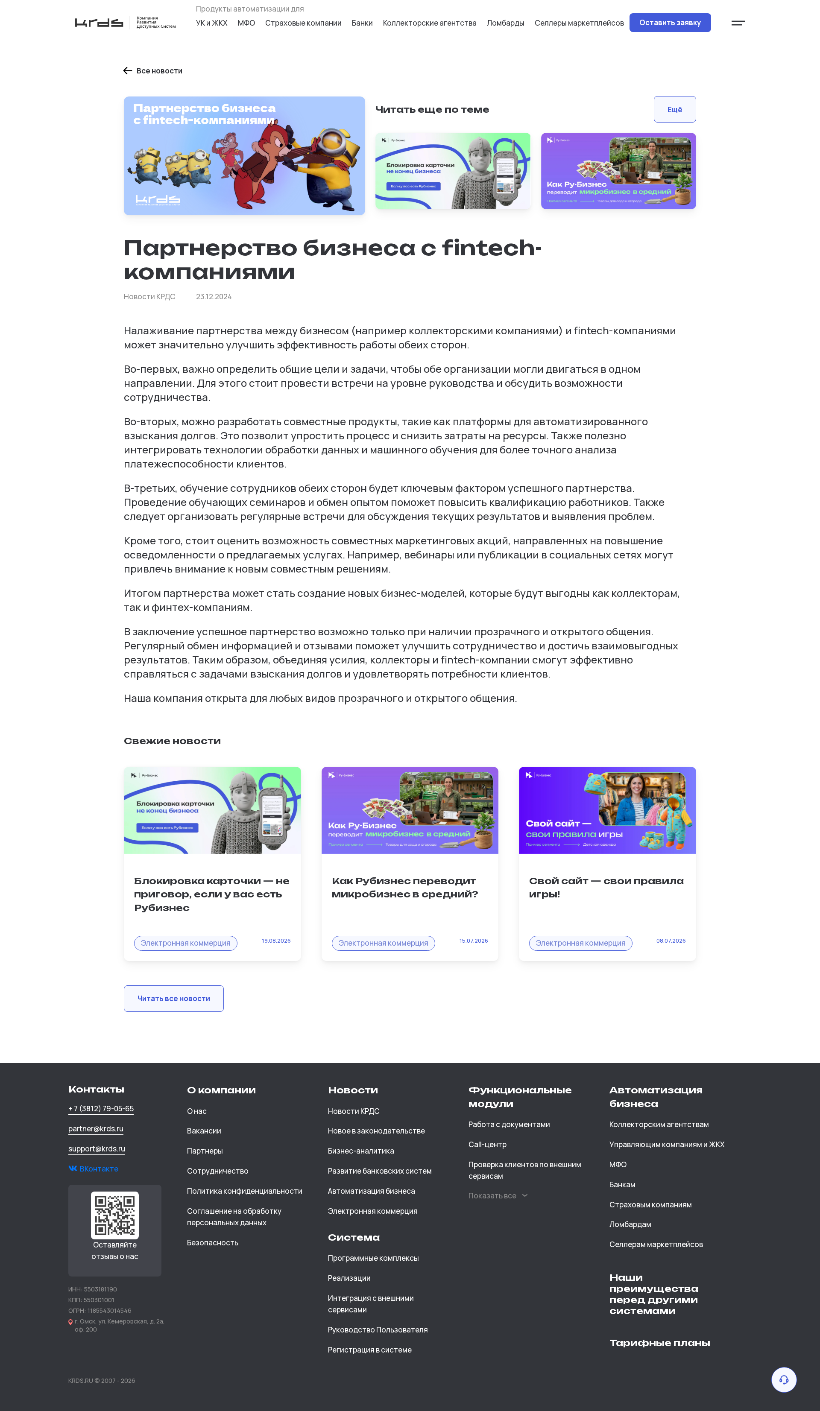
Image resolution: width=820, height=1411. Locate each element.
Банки (362, 23)
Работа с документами (509, 1124)
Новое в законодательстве (376, 1131)
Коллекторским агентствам (659, 1124)
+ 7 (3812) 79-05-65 (101, 1108)
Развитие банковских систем (380, 1171)
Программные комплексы (373, 1258)
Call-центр (488, 1144)
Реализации (349, 1278)
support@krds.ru (96, 1149)
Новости (353, 1089)
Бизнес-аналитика (361, 1151)
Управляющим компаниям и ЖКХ (667, 1144)
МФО (246, 23)
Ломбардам (630, 1224)
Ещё (675, 109)
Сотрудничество (218, 1171)
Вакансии (204, 1131)
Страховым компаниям (650, 1204)
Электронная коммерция (373, 1211)
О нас (197, 1111)
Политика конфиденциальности (244, 1191)
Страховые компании (303, 23)
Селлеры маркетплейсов (579, 23)
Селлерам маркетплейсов (656, 1244)
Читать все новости (174, 998)
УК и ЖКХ (212, 23)
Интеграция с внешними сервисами (371, 1304)
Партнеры (205, 1151)
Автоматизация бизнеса (371, 1191)
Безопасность (212, 1242)
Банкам (622, 1184)
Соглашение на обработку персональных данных (234, 1216)
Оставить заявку (670, 22)
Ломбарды (505, 23)
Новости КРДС (354, 1111)
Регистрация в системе (370, 1350)
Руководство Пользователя (378, 1330)
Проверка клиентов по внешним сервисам (525, 1170)
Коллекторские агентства (430, 23)
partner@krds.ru (95, 1128)
